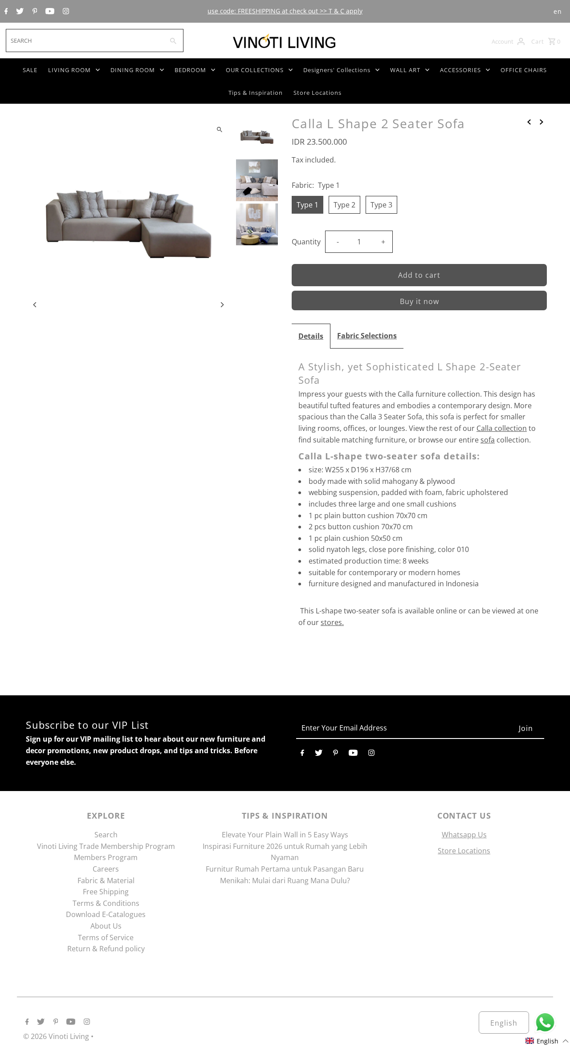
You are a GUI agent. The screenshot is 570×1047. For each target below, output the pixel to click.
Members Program (106, 857)
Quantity (306, 242)
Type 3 (381, 205)
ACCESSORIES (460, 70)
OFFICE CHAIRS (524, 70)
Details (310, 336)
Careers (106, 869)
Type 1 (307, 205)
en (558, 11)
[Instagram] (65, 11)
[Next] (221, 304)
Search (106, 835)
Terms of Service (106, 937)
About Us (106, 926)
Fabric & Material (105, 880)
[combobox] (84, 40)
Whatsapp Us (464, 835)
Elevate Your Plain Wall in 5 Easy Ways (285, 835)
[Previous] (35, 304)
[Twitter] (19, 11)
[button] (547, 1041)
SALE (30, 70)
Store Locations (317, 93)
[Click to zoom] (219, 129)
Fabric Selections (367, 336)
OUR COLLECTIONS (255, 70)
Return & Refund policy (106, 949)
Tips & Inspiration (255, 93)
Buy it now (419, 301)
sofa (487, 440)
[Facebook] (5, 11)
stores (331, 622)
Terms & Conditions (106, 903)
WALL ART (405, 70)
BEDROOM (190, 70)
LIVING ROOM (69, 70)
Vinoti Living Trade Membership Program (106, 846)
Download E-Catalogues (106, 914)
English (503, 1023)
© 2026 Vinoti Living (57, 1036)
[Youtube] (48, 11)
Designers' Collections (336, 70)
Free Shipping (106, 892)
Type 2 (344, 205)
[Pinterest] (33, 11)
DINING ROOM (132, 70)
